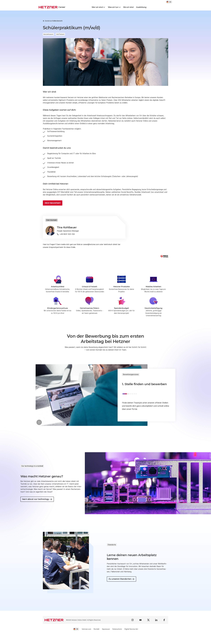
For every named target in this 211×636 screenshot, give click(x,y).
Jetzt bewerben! (53, 203)
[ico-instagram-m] (132, 620)
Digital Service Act (131, 629)
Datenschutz (117, 629)
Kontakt (96, 629)
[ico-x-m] (148, 620)
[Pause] (39, 422)
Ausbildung (141, 7)
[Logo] (54, 620)
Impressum (106, 629)
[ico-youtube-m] (140, 620)
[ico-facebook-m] (164, 620)
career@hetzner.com (91, 244)
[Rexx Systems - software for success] (164, 256)
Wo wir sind (128, 7)
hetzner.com (86, 629)
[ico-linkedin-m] (156, 620)
